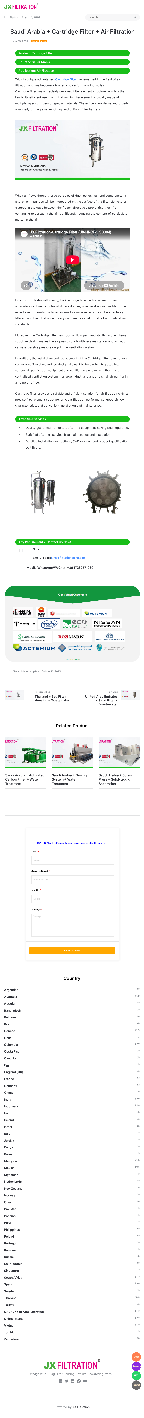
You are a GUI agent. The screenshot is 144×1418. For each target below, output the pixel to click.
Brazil (8, 1024)
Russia (9, 1257)
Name (34, 851)
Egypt (8, 1065)
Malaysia (10, 1161)
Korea (8, 1154)
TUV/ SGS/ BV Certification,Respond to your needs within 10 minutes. (71, 843)
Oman (8, 1202)
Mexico (9, 1168)
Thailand (10, 1298)
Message (35, 909)
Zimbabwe (11, 1339)
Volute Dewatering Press (95, 1374)
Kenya (8, 1147)
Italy (7, 1134)
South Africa (13, 1277)
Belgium (10, 1017)
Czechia (10, 1058)
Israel (8, 1127)
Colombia (11, 1045)
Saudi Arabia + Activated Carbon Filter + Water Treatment (24, 779)
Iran (7, 1113)
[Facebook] (60, 1381)
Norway (9, 1195)
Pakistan (10, 1209)
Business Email (39, 870)
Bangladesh (12, 1010)
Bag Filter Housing (62, 1374)
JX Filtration (81, 1407)
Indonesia (11, 1106)
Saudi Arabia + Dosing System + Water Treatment (69, 779)
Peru (7, 1223)
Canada (9, 1031)
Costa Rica (12, 1051)
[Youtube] (85, 1381)
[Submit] (135, 17)
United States (14, 1319)
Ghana (9, 1092)
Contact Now (72, 950)
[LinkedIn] (72, 1381)
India (7, 1099)
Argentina (11, 990)
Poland (9, 1236)
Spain (8, 1284)
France (9, 1079)
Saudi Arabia (39, 41)
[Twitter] (66, 1381)
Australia (10, 997)
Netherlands (13, 1181)
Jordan (9, 1140)
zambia (9, 1332)
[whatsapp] (79, 1381)
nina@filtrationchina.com (68, 557)
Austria (9, 1003)
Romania (10, 1250)
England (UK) (13, 1072)
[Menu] (135, 6)
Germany (10, 1086)
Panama (10, 1216)
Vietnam (10, 1325)
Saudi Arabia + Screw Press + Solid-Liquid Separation (115, 779)
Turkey (9, 1305)
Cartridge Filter (66, 79)
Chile (7, 1038)
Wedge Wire (38, 1374)
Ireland (9, 1120)
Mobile (35, 890)
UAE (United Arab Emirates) (24, 1312)
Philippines (12, 1230)
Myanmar (11, 1175)
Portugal (10, 1243)
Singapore (11, 1270)
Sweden (10, 1291)
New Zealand (13, 1188)
